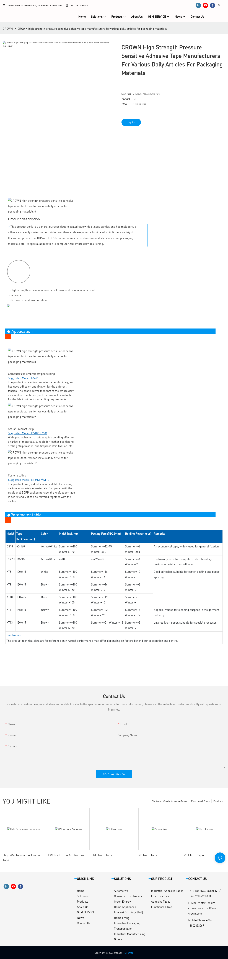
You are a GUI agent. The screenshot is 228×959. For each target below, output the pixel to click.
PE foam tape (147, 855)
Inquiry (131, 122)
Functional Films (200, 801)
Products (218, 801)
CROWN (8, 28)
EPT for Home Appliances (66, 855)
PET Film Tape (194, 855)
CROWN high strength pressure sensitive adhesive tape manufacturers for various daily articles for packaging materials (92, 28)
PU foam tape (102, 855)
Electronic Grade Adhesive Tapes (169, 801)
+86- (71, 5)
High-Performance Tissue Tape (21, 857)
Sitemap (129, 952)
